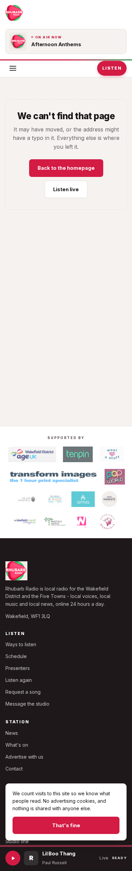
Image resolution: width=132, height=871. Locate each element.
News (11, 733)
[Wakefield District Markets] (109, 499)
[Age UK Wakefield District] (32, 454)
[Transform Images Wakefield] (52, 477)
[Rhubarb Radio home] (14, 13)
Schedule (16, 656)
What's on (16, 745)
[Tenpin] (78, 454)
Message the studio (27, 704)
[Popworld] (115, 477)
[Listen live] (12, 858)
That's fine (66, 825)
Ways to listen (20, 644)
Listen (112, 68)
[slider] (66, 846)
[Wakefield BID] (81, 521)
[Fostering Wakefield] (54, 499)
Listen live (66, 189)
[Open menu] (12, 68)
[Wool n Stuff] (112, 454)
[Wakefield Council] (25, 521)
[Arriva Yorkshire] (83, 499)
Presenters (17, 668)
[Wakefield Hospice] (55, 521)
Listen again (18, 680)
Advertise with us (24, 757)
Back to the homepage (66, 168)
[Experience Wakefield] (107, 521)
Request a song (23, 692)
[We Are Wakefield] (26, 499)
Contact (14, 769)
